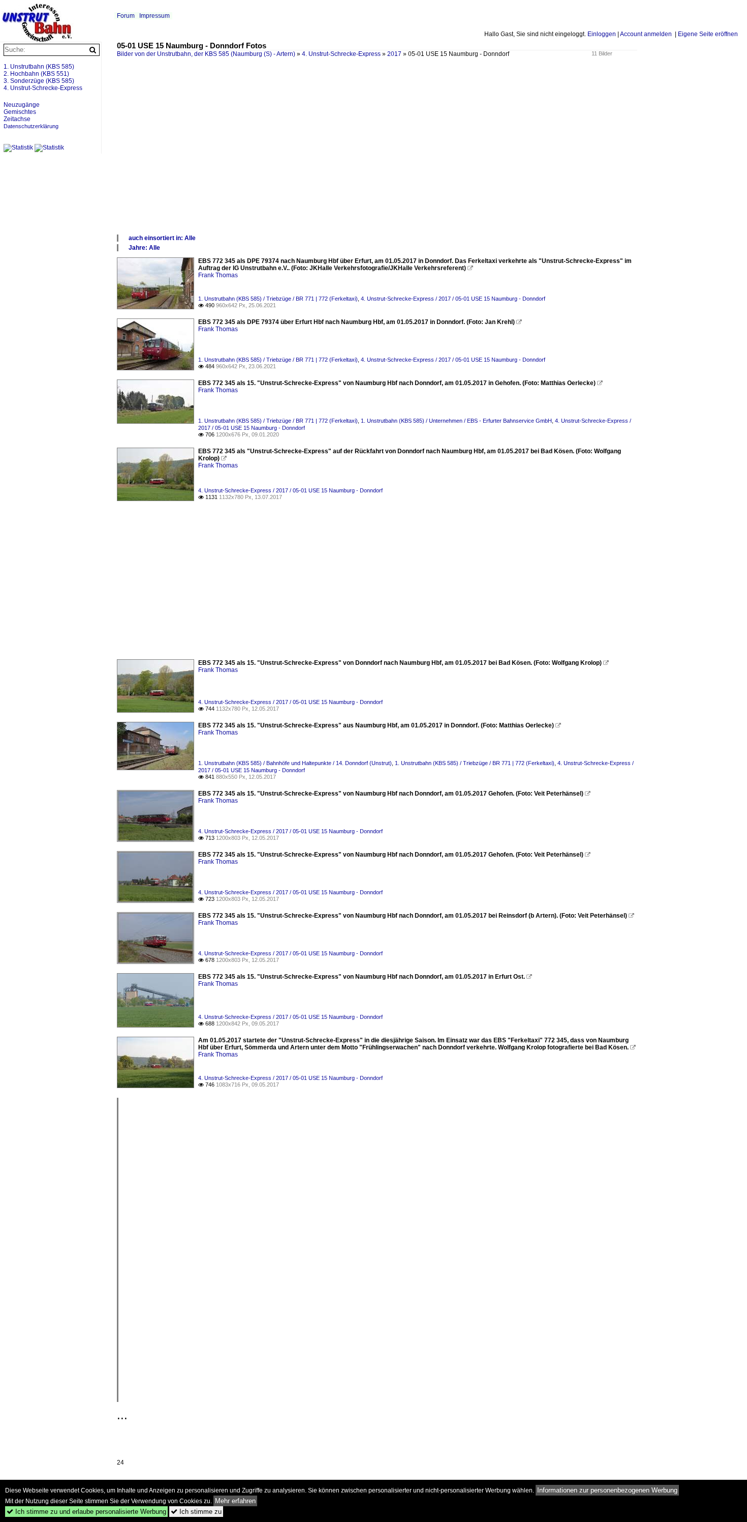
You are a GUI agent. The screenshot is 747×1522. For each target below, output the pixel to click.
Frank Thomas (218, 275)
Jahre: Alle (144, 247)
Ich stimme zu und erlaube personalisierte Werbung (86, 1511)
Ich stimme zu (196, 1511)
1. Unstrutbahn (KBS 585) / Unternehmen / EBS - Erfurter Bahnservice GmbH (456, 421)
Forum (126, 15)
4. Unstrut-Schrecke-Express (341, 53)
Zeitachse (17, 119)
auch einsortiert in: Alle (162, 238)
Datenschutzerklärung (31, 126)
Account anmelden (646, 34)
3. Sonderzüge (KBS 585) (39, 80)
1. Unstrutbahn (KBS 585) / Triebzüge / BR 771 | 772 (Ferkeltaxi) (278, 299)
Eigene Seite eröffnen (708, 34)
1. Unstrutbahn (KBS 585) (39, 66)
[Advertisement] (422, 157)
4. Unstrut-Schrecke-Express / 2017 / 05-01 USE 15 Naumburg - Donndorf (453, 299)
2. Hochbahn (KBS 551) (36, 73)
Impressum (154, 15)
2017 (394, 53)
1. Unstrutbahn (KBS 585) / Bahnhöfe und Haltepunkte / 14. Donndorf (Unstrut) (295, 763)
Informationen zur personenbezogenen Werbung (607, 1490)
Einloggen (601, 34)
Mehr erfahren (235, 1501)
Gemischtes (20, 111)
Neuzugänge (22, 104)
